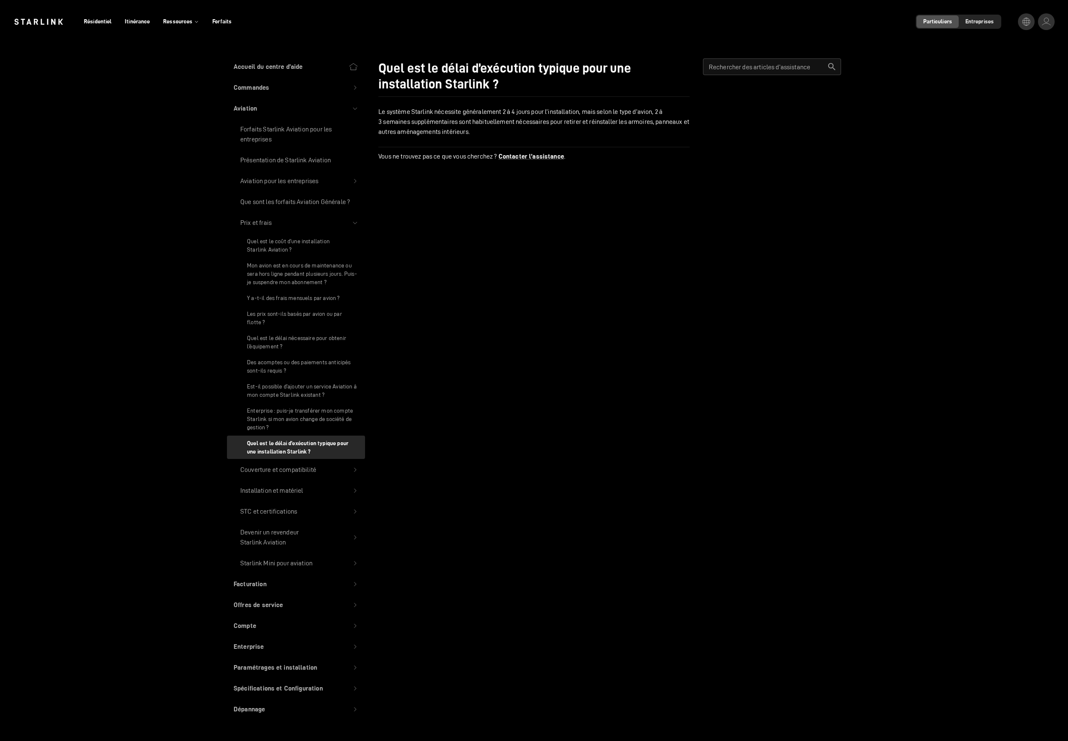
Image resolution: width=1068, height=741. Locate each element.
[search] (832, 66)
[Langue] (1026, 21)
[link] (38, 22)
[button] (296, 88)
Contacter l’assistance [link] (531, 156)
